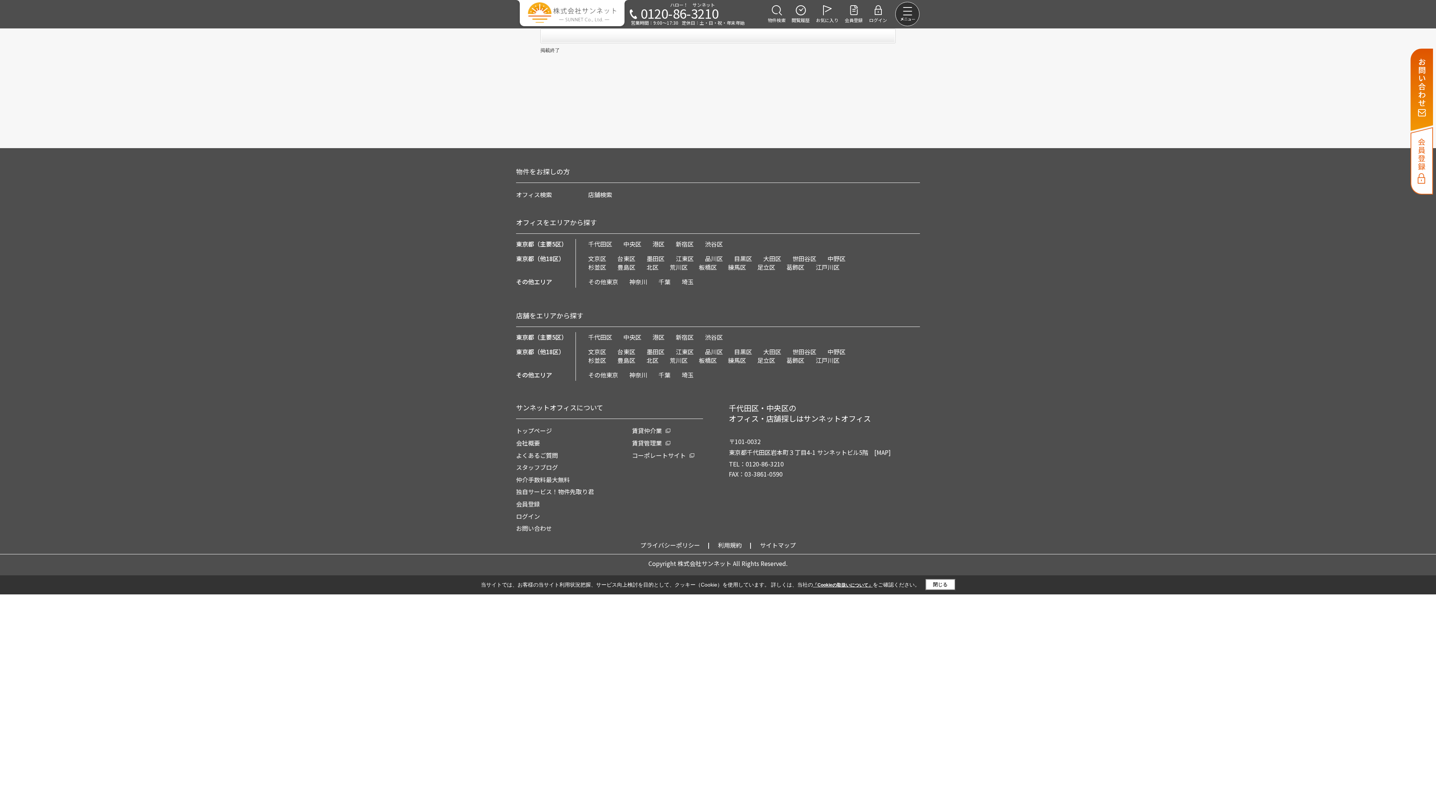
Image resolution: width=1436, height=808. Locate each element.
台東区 (626, 258)
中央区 (632, 243)
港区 (659, 243)
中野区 (837, 258)
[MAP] (882, 452)
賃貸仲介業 (647, 430)
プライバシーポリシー (670, 545)
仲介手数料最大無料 (543, 479)
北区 (653, 267)
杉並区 (597, 267)
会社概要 (528, 442)
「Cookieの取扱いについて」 (843, 585)
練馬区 (737, 267)
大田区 (772, 258)
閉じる (940, 584)
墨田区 (656, 258)
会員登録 (528, 503)
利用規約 (730, 545)
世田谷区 (804, 258)
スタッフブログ (537, 467)
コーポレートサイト (659, 455)
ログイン (528, 516)
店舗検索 (600, 194)
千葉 (665, 281)
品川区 (714, 258)
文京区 (597, 258)
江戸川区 (828, 267)
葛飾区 (795, 267)
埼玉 (688, 281)
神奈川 (638, 281)
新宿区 (685, 243)
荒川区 (679, 267)
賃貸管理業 (647, 442)
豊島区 (626, 267)
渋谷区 (714, 243)
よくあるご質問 (537, 455)
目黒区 (743, 258)
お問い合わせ (534, 528)
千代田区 (600, 243)
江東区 (685, 258)
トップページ (534, 430)
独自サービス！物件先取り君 (555, 491)
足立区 (766, 267)
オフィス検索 (534, 194)
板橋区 (708, 267)
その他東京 (603, 281)
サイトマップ (778, 545)
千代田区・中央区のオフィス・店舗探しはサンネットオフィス (800, 413)
